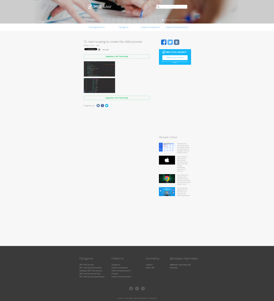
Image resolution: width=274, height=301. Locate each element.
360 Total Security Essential (90, 267)
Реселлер (173, 267)
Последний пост (97, 27)
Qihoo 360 (150, 267)
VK (176, 42)
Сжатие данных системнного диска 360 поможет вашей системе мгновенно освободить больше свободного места (183, 148)
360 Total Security (86, 264)
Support (149, 264)
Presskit (115, 273)
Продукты (123, 27)
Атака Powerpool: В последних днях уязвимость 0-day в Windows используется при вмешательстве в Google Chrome (184, 179)
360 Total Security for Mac (89, 273)
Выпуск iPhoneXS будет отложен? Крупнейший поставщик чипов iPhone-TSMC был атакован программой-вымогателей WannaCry (182, 164)
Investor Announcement (121, 276)
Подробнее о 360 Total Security (116, 56)
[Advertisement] (175, 101)
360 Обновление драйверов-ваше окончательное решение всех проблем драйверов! (183, 191)
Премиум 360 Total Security (90, 270)
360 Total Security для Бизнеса (91, 276)
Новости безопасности (177, 27)
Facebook (163, 42)
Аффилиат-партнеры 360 (180, 264)
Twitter (170, 42)
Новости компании (150, 27)
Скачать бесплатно (175, 58)
